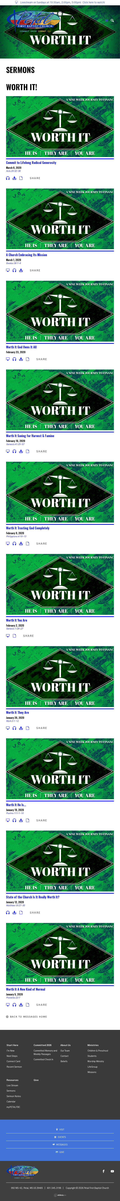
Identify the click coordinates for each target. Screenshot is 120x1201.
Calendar (11, 1102)
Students (92, 1056)
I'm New (10, 1051)
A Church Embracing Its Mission (26, 254)
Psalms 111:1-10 (14, 813)
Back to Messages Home (28, 1017)
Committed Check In (43, 1060)
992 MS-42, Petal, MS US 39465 (27, 1188)
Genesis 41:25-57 (15, 444)
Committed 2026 (42, 1045)
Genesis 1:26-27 (14, 629)
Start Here (12, 1045)
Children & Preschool (98, 1051)
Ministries (93, 1045)
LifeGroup (93, 1067)
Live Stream (12, 1086)
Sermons (11, 1091)
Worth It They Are (17, 712)
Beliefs (63, 1061)
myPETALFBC (13, 1107)
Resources (12, 1080)
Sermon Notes (14, 1096)
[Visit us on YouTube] (112, 1171)
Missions (92, 1072)
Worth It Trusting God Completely (27, 528)
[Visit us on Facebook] (103, 1171)
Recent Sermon (14, 1067)
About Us (65, 1045)
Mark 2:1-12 (12, 721)
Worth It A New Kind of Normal (25, 989)
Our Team (65, 1051)
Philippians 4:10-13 (16, 536)
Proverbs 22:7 (13, 998)
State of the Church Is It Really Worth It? (32, 897)
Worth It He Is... (16, 804)
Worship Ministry (96, 1061)
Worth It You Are (16, 620)
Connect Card (13, 1061)
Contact (64, 1056)
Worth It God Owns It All (21, 347)
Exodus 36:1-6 (13, 263)
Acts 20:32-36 (13, 171)
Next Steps (12, 1056)
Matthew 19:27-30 (15, 905)
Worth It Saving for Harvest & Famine (30, 435)
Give (36, 1080)
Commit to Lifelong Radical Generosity (31, 162)
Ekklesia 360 (60, 1195)
